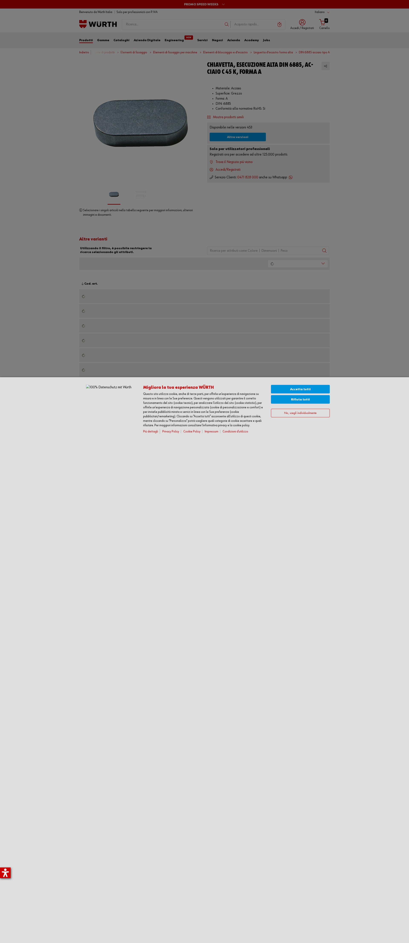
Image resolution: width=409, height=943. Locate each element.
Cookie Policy (191, 431)
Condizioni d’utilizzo (235, 431)
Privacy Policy (170, 431)
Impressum (211, 431)
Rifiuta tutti (300, 399)
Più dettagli (150, 431)
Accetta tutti (300, 389)
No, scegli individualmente (300, 413)
